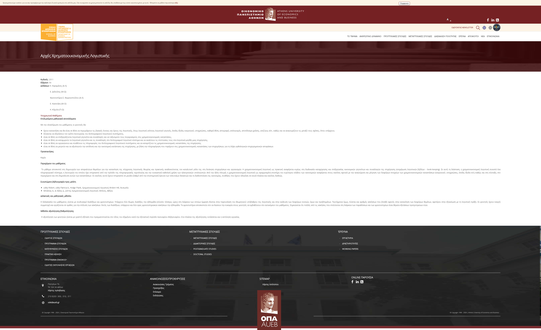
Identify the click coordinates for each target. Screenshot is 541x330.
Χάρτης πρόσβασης (56, 290)
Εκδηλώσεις (158, 295)
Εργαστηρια (347, 238)
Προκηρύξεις (158, 288)
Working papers (350, 249)
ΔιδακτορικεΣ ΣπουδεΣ (204, 243)
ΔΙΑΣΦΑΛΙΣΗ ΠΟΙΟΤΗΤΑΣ (445, 36)
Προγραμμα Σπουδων (55, 243)
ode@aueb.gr (53, 302)
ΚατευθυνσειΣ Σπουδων (56, 249)
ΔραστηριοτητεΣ (350, 243)
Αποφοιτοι (473, 36)
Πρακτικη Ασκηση (53, 254)
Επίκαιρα (157, 291)
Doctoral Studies (202, 254)
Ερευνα (462, 36)
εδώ (176, 3)
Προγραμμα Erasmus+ (56, 259)
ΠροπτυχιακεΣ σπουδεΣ (395, 36)
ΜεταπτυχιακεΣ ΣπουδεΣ (420, 36)
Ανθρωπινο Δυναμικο (370, 36)
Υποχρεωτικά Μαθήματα (51, 115)
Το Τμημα (352, 36)
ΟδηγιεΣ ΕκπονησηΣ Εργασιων (59, 265)
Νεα (483, 36)
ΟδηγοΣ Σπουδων (53, 238)
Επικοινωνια (493, 36)
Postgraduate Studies (204, 249)
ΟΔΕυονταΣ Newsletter (462, 27)
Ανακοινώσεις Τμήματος (163, 284)
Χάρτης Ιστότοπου (270, 284)
